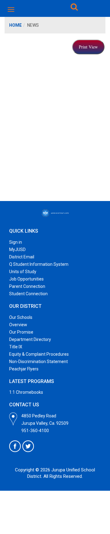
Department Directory (30, 339)
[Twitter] (28, 446)
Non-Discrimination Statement (38, 361)
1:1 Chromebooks (26, 392)
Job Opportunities (26, 279)
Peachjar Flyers (23, 368)
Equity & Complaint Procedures (39, 354)
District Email (21, 256)
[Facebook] (15, 446)
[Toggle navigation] (11, 9)
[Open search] (74, 8)
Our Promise (21, 332)
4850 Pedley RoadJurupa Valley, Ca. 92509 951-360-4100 (44, 423)
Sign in (15, 242)
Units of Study (22, 271)
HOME (15, 25)
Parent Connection (27, 286)
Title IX (15, 346)
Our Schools (20, 317)
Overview (18, 324)
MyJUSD (17, 249)
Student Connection (28, 293)
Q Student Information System (38, 264)
